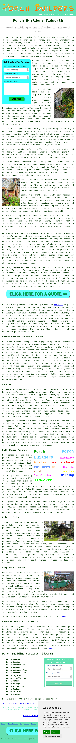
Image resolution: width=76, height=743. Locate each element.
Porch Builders (13, 724)
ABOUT (53, 14)
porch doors (8, 560)
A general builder (64, 137)
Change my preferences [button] (52, 736)
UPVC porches (19, 547)
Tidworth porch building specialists (22, 522)
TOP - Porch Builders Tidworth (18, 703)
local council (56, 258)
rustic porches (34, 528)
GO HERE (62, 617)
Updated (26, 724)
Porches (33, 724)
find (10, 627)
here (50, 648)
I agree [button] (46, 732)
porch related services (44, 560)
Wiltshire (7, 563)
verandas (49, 85)
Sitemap (3, 724)
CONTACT (59, 14)
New (21, 724)
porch (54, 191)
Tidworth (58, 305)
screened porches (55, 82)
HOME (40, 14)
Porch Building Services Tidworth (27, 653)
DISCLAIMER (69, 14)
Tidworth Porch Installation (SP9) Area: (24, 37)
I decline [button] (55, 732)
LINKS (46, 14)
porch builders (32, 643)
